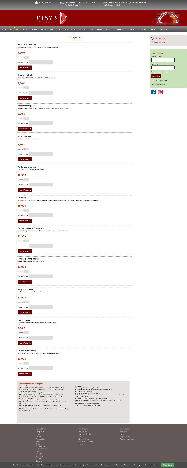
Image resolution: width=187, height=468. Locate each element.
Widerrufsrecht (83, 439)
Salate (59, 29)
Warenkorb (124, 432)
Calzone (34, 29)
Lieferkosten (82, 432)
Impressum (82, 444)
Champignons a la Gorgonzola (31, 228)
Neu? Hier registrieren (159, 80)
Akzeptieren (167, 465)
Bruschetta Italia (25, 75)
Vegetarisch (121, 29)
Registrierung (125, 437)
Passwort (154, 64)
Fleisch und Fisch (86, 29)
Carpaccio (22, 197)
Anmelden (156, 76)
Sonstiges (142, 29)
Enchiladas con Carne (27, 44)
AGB (79, 437)
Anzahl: (20, 57)
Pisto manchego (25, 136)
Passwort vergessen (158, 84)
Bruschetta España (26, 105)
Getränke (163, 29)
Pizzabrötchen (47, 29)
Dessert (153, 29)
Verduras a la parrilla (27, 167)
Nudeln (99, 29)
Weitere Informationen (151, 465)
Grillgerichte (70, 29)
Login (122, 434)
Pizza (25, 29)
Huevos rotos (24, 320)
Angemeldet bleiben (161, 72)
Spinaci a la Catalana (27, 350)
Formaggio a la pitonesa (28, 258)
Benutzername (156, 56)
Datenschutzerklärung (86, 441)
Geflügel (109, 29)
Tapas (132, 29)
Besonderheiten (23, 62)
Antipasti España (25, 289)
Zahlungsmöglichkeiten (86, 434)
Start (4, 29)
